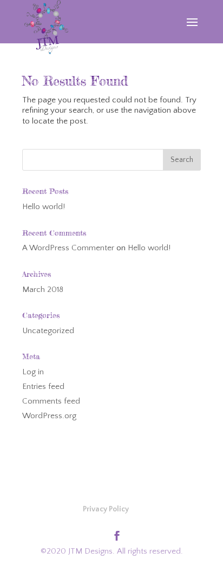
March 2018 (42, 289)
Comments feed (51, 401)
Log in (33, 371)
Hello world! (43, 206)
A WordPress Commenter (68, 247)
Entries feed (43, 386)
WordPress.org (49, 415)
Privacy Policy (106, 509)
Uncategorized (48, 330)
